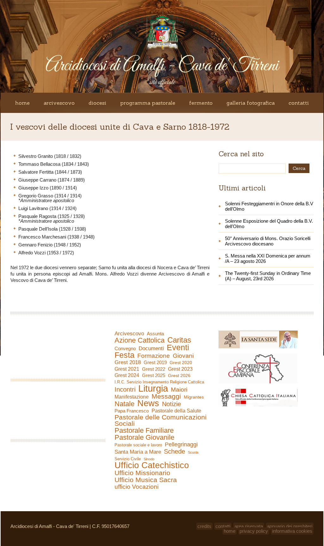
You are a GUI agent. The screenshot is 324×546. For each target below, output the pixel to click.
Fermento (201, 103)
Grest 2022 (153, 369)
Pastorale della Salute (176, 410)
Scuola (193, 452)
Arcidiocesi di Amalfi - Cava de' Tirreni (162, 66)
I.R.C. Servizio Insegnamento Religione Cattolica (159, 382)
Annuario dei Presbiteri (289, 526)
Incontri (125, 389)
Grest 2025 (153, 375)
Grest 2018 (128, 362)
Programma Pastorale (147, 103)
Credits (204, 526)
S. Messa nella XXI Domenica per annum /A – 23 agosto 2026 (267, 258)
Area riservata (248, 526)
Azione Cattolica (140, 340)
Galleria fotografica (251, 103)
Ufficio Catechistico (152, 465)
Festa (124, 355)
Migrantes (194, 397)
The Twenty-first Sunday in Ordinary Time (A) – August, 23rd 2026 (268, 275)
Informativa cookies (292, 531)
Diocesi (97, 103)
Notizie (171, 404)
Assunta (155, 333)
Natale (124, 404)
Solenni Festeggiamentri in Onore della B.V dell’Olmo (269, 206)
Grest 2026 (179, 375)
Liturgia (153, 388)
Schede (174, 451)
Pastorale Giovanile (144, 437)
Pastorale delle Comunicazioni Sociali (161, 420)
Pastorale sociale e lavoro (138, 445)
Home (22, 103)
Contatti (299, 103)
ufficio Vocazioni (137, 487)
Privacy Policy (254, 531)
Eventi (178, 347)
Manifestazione (132, 397)
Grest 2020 (181, 362)
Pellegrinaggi (181, 444)
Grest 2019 (155, 362)
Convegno (125, 348)
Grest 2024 (127, 375)
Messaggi (166, 396)
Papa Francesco (132, 410)
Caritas (179, 340)
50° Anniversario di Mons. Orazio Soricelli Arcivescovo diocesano (267, 241)
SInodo (149, 459)
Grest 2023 (180, 369)
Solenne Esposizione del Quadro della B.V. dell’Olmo (269, 223)
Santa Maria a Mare (138, 452)
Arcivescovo (59, 103)
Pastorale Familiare (144, 430)
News (148, 403)
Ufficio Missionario (142, 473)
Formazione (153, 356)
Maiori (179, 390)
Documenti (151, 348)
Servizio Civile (128, 458)
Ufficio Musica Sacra (146, 480)
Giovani (183, 356)
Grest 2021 (127, 369)
